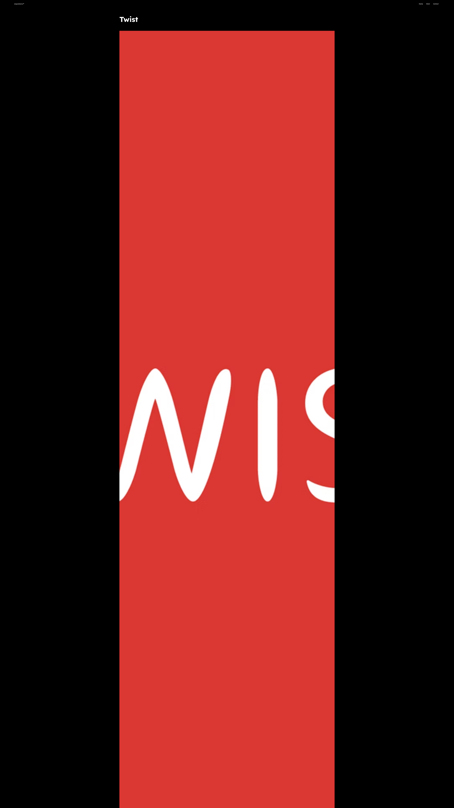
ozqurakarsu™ (19, 4)
